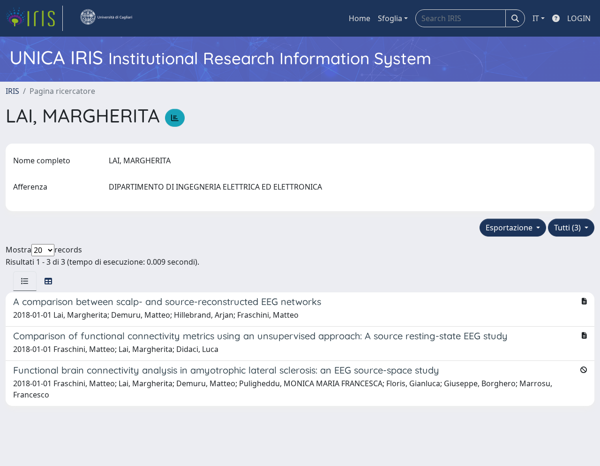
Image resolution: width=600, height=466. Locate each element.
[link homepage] (34, 18)
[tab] (25, 281)
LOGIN (579, 18)
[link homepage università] (106, 18)
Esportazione (510, 227)
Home (359, 18)
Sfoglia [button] (390, 18)
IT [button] (535, 18)
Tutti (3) (568, 227)
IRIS (12, 91)
